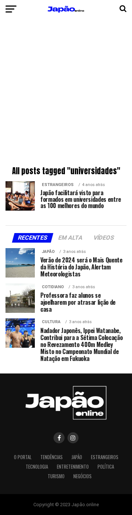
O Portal (23, 457)
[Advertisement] (66, 94)
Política (106, 466)
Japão (77, 457)
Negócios (82, 476)
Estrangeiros (104, 457)
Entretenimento (73, 466)
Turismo (56, 476)
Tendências (51, 457)
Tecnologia (37, 466)
